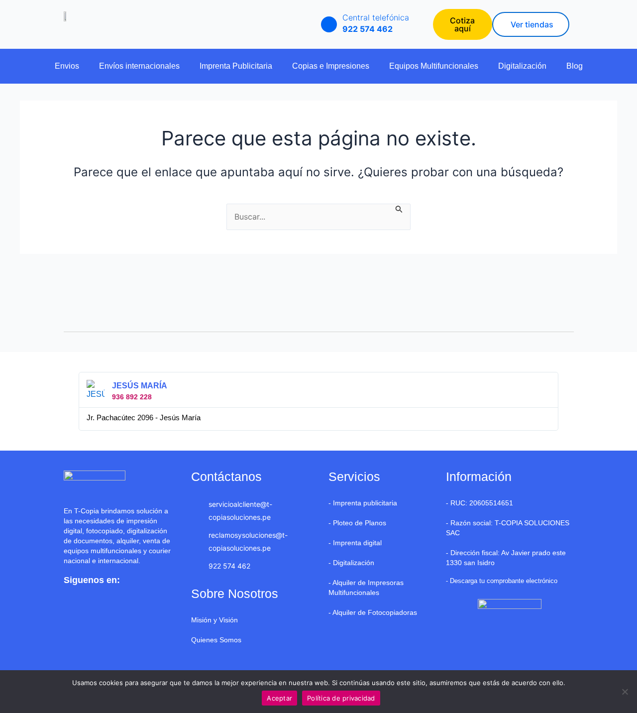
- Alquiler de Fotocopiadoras (372, 612)
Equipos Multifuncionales (433, 66)
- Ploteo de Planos (357, 523)
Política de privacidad (341, 698)
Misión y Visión (214, 620)
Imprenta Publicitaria (236, 66)
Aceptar (279, 698)
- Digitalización (351, 563)
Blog (574, 66)
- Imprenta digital (355, 543)
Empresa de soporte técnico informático (254, 660)
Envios (67, 66)
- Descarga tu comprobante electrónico (501, 581)
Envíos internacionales (139, 66)
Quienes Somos (216, 640)
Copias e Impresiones (330, 66)
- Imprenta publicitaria (362, 503)
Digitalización (522, 66)
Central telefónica (375, 17)
